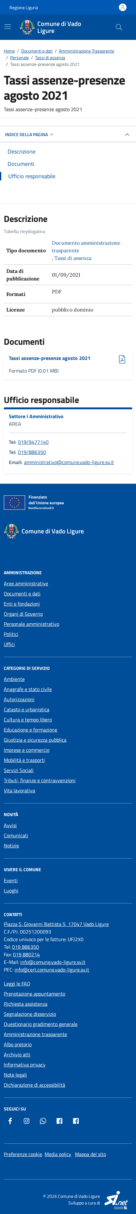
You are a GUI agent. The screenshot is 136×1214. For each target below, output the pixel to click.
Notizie (11, 845)
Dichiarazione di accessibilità (34, 1085)
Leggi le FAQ (17, 983)
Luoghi (11, 890)
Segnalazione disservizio (30, 1014)
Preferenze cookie (23, 1154)
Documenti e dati (22, 593)
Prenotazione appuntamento (34, 993)
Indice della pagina (26, 134)
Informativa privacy (25, 1064)
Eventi (11, 880)
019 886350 (25, 947)
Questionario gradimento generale (40, 1024)
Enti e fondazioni (22, 603)
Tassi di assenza (72, 258)
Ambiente (14, 679)
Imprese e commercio (26, 750)
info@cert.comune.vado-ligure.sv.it (52, 969)
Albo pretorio (18, 1044)
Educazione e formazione (30, 729)
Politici (11, 634)
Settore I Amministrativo (36, 416)
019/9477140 (33, 442)
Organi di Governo (23, 614)
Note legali (15, 1075)
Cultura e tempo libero (28, 719)
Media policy (58, 1154)
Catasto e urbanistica (26, 709)
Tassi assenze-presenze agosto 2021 (49, 358)
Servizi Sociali (19, 770)
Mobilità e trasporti (24, 760)
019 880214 (26, 954)
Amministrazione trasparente (35, 1034)
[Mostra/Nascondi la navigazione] (7, 26)
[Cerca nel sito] (119, 27)
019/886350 (32, 452)
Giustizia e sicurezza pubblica (35, 740)
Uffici (9, 644)
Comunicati (16, 835)
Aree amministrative (26, 583)
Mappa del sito (90, 1154)
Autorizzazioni (19, 699)
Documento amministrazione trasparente (86, 247)
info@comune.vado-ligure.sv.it (52, 962)
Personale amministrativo (31, 624)
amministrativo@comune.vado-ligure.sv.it (69, 462)
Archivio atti (17, 1054)
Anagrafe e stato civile (28, 689)
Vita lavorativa (19, 790)
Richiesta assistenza (25, 1004)
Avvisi (10, 825)
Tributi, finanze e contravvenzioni (40, 780)
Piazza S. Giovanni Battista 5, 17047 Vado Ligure (56, 924)
